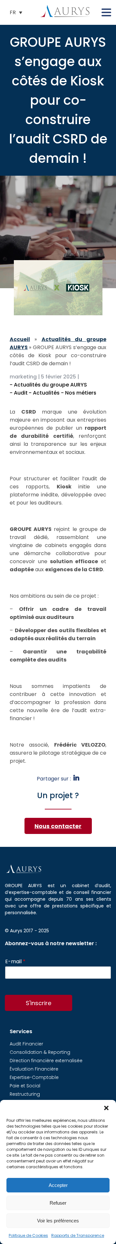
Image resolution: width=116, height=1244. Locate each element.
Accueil (20, 339)
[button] (106, 1108)
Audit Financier (26, 1044)
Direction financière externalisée (46, 1060)
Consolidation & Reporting (40, 1052)
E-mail (15, 961)
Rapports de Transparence (77, 1235)
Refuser (58, 1203)
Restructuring (25, 1094)
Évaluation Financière (34, 1069)
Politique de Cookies (28, 1235)
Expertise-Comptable (34, 1077)
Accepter (58, 1185)
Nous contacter (58, 826)
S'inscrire (38, 1003)
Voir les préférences (58, 1220)
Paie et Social (25, 1085)
